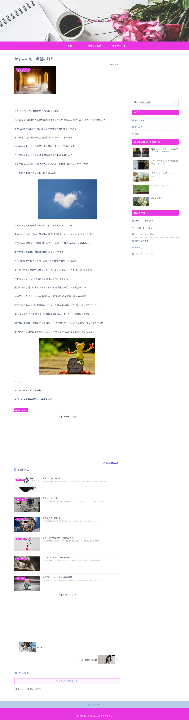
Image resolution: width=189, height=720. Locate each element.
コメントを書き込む (67, 681)
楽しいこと (139, 126)
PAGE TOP (95, 704)
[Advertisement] (67, 438)
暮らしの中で (22, 410)
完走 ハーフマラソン (144, 220)
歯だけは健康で (141, 240)
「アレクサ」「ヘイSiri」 (145, 254)
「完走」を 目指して (144, 227)
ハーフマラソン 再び (144, 234)
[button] (175, 102)
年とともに (139, 247)
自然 (137, 133)
